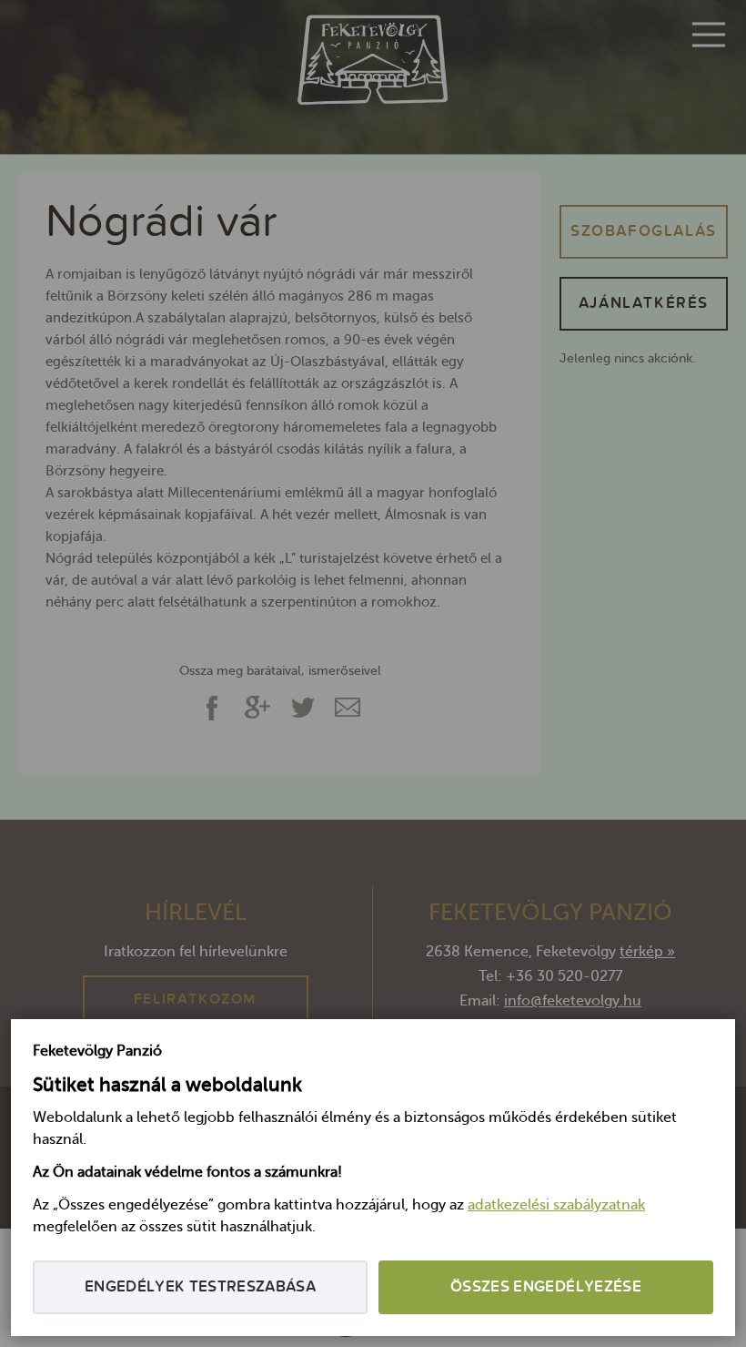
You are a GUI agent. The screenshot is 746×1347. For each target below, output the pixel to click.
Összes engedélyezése (545, 1287)
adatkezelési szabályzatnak (556, 1206)
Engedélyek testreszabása (200, 1287)
